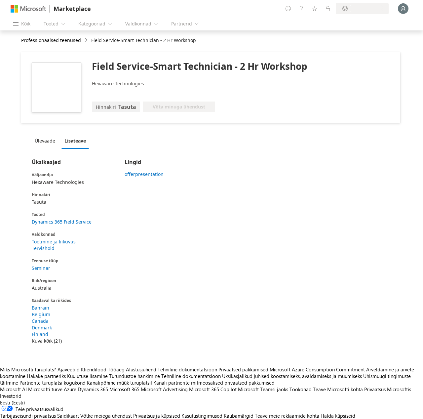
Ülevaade (45, 141)
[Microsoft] (28, 9)
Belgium (41, 314)
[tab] (46, 140)
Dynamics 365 (93, 389)
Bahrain (40, 308)
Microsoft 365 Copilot (213, 389)
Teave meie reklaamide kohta (287, 415)
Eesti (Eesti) (12, 402)
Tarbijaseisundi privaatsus (28, 415)
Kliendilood (93, 369)
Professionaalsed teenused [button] (51, 40)
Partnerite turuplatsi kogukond (52, 382)
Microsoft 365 (124, 389)
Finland (40, 334)
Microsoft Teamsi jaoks (263, 389)
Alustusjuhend (141, 369)
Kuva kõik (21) (47, 341)
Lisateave (75, 141)
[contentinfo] (86, 40)
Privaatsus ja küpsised (156, 415)
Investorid (10, 396)
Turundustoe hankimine (134, 376)
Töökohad (300, 389)
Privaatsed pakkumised (243, 369)
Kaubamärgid (238, 415)
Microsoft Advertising (164, 389)
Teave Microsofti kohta (338, 389)
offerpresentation (144, 174)
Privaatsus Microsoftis (387, 389)
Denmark (42, 327)
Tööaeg (116, 369)
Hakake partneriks (46, 376)
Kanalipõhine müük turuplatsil (119, 382)
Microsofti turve (45, 389)
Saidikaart (68, 415)
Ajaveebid (69, 369)
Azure (70, 389)
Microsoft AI (13, 389)
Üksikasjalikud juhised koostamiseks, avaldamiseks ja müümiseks (292, 376)
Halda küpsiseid (338, 415)
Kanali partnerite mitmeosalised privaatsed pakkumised (214, 382)
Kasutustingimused (201, 415)
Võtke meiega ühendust (106, 415)
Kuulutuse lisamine (87, 376)
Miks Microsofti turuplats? (28, 369)
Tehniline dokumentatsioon (187, 369)
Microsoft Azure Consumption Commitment (318, 369)
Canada (40, 321)
